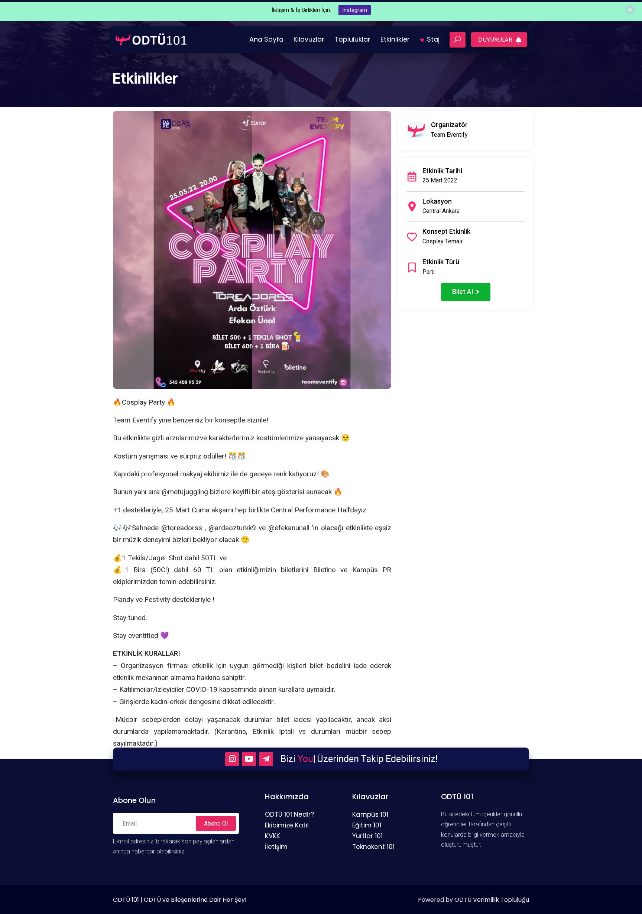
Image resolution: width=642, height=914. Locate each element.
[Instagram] (232, 759)
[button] (465, 292)
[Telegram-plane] (266, 759)
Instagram (354, 10)
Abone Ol (216, 823)
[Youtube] (249, 759)
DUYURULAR (496, 39)
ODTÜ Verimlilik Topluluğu (491, 899)
